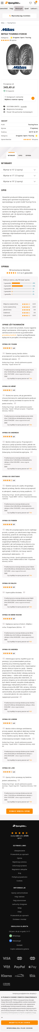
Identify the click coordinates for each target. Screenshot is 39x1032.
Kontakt (19, 945)
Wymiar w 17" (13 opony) (13, 175)
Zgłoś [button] (5, 376)
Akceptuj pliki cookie (19, 1022)
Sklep (20, 908)
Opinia (28, 155)
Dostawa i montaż (19, 919)
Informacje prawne (19, 866)
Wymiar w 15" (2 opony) (13, 170)
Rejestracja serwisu (19, 862)
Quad (27, 8)
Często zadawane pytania (19, 949)
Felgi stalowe (19, 897)
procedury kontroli (9, 335)
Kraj (19, 873)
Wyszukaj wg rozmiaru (20, 16)
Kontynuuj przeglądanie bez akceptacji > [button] (25, 993)
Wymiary (11, 155)
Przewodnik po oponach (20, 854)
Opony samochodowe (19, 893)
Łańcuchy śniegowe (19, 904)
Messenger (17, 941)
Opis (20, 155)
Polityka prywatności (19, 877)
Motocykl (18, 8)
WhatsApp (16, 936)
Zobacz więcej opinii (19, 811)
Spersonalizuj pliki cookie (19, 1028)
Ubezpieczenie (19, 851)
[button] (19, 283)
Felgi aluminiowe (19, 900)
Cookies (19, 881)
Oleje (19, 912)
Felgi (11, 8)
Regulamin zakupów (19, 869)
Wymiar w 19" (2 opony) (13, 181)
